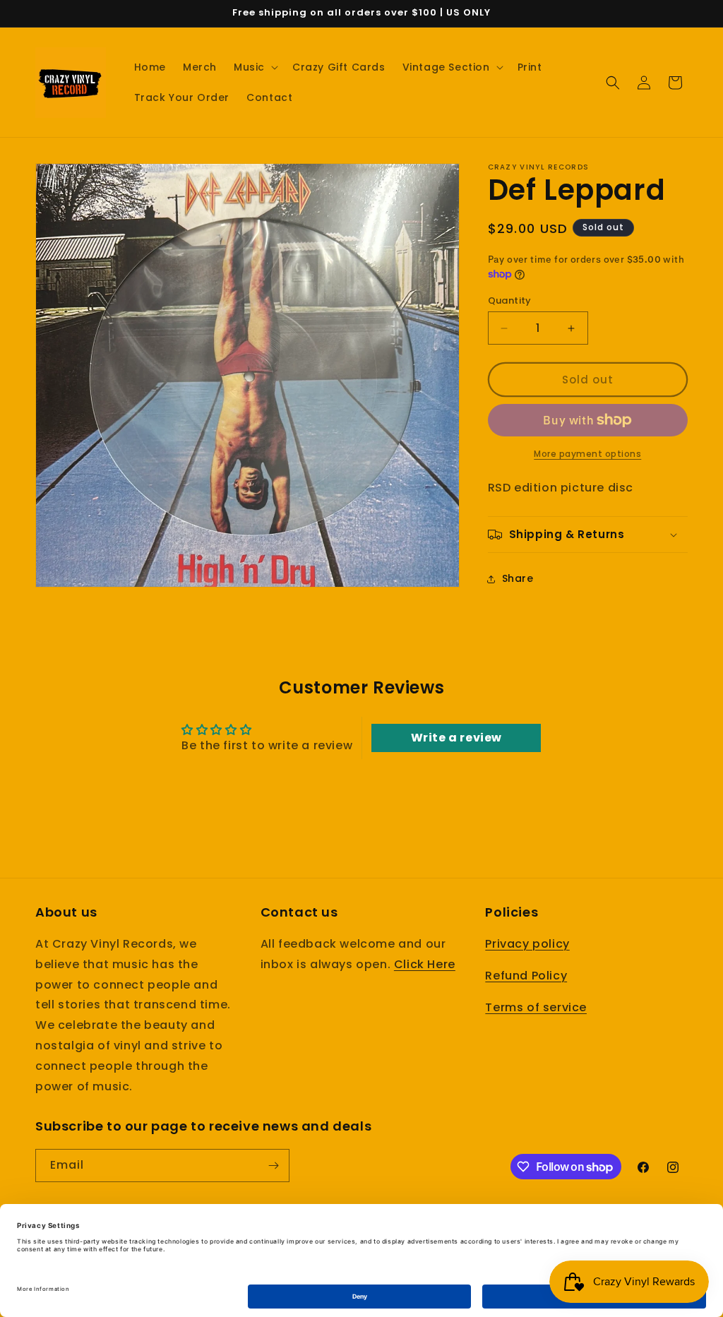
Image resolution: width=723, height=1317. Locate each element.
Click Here (424, 964)
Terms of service (536, 1007)
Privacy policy (527, 944)
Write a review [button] (456, 737)
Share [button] (518, 578)
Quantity (510, 300)
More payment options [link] (587, 454)
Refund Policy (526, 975)
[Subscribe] (273, 1165)
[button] (254, 67)
